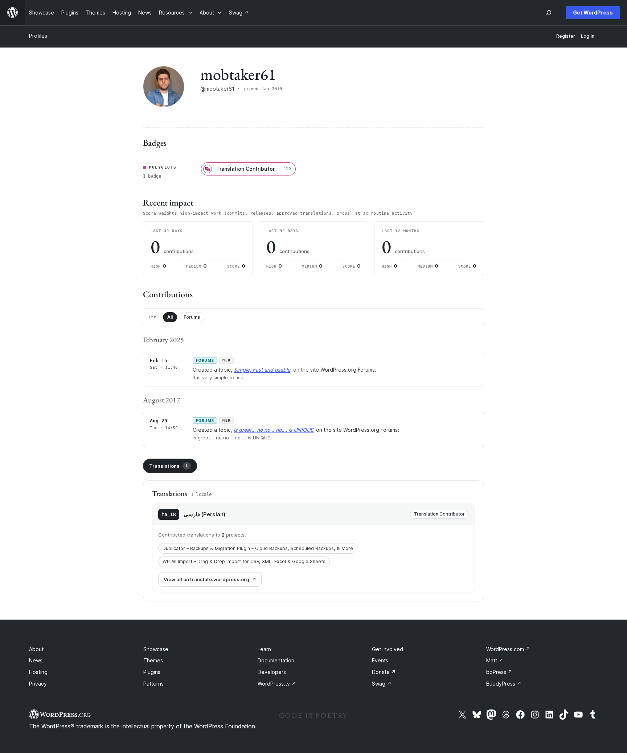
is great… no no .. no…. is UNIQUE (273, 430)
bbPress (499, 672)
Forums (192, 317)
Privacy (38, 683)
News (35, 660)
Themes (153, 660)
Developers (272, 672)
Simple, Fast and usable (262, 370)
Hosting (38, 672)
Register (565, 36)
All (170, 317)
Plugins (151, 672)
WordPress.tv (277, 683)
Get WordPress (593, 12)
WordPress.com (508, 649)
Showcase (155, 649)
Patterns (153, 683)
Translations (168, 466)
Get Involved (387, 649)
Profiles (38, 36)
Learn (264, 649)
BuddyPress (503, 683)
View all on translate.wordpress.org (206, 579)
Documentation (276, 660)
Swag (382, 683)
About (36, 649)
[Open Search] (548, 12)
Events (380, 660)
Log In (587, 36)
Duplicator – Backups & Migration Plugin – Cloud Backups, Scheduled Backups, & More (258, 548)
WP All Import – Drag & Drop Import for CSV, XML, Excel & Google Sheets (244, 561)
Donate (384, 672)
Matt (494, 660)
